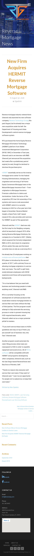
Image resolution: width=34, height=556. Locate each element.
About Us (14, 543)
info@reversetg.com (8, 497)
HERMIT (5, 173)
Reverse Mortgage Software (17, 397)
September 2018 (7, 458)
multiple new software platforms (13, 257)
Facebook (6, 482)
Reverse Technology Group (18, 120)
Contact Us (16, 545)
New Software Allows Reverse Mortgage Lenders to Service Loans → (25, 409)
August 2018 (6, 461)
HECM (12, 395)
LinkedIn (6, 477)
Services (6, 545)
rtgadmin (18, 101)
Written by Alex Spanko (10, 387)
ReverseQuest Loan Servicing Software (14, 400)
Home (7, 543)
